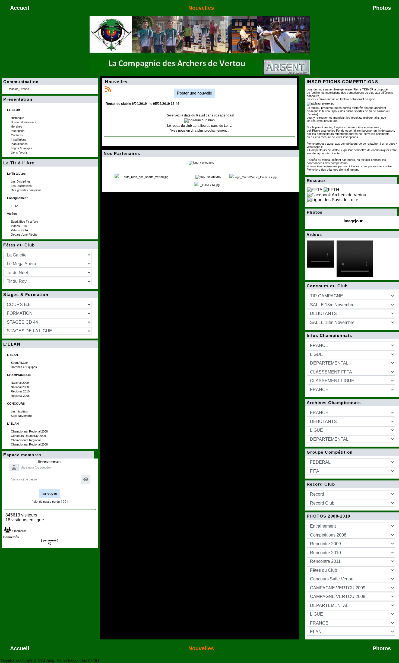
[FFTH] (331, 189)
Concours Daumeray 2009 (29, 435)
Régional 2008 (20, 395)
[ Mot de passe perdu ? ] (50, 501)
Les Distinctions (22, 185)
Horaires (17, 126)
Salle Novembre (22, 415)
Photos (350, 212)
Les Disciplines (21, 181)
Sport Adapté (19, 362)
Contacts (17, 135)
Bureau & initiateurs (24, 122)
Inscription (18, 130)
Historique (18, 117)
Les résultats (20, 411)
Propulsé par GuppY (17, 661)
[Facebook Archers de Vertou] (336, 194)
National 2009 (20, 382)
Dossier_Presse (19, 88)
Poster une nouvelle (194, 93)
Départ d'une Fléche (24, 234)
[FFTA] (314, 189)
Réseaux (350, 180)
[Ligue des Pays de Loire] (332, 199)
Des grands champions (26, 190)
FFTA (15, 205)
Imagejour (353, 221)
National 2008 (20, 387)
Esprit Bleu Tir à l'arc (25, 221)
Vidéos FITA (19, 225)
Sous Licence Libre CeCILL (79, 661)
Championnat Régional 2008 (30, 431)
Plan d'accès (19, 143)
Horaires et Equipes (24, 367)
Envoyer (49, 493)
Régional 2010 (20, 391)
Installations (19, 139)
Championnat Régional (26, 440)
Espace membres (47, 455)
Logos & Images (22, 148)
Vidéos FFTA (20, 230)
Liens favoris (19, 152)
